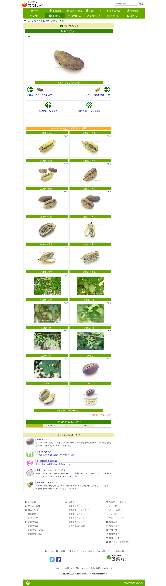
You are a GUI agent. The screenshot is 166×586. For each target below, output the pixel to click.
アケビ (29, 97)
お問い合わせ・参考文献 (112, 551)
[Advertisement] (68, 120)
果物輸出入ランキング (78, 509)
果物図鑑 (57, 10)
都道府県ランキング (77, 517)
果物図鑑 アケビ (44, 439)
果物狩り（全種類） (118, 502)
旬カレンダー (95, 10)
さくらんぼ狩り (116, 509)
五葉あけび (52, 425)
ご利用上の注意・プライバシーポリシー (77, 551)
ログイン (134, 15)
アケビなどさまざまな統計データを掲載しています (55, 454)
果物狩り (37, 15)
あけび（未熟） (47, 271)
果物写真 (57, 15)
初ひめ (68, 425)
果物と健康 (114, 537)
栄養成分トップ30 (36, 529)
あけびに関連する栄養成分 (47, 460)
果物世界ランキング (77, 521)
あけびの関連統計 (44, 451)
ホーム (37, 10)
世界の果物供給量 (76, 525)
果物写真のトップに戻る (89, 110)
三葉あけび (86, 425)
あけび (46, 20)
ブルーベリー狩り (117, 517)
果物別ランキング (76, 513)
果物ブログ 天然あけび (47, 482)
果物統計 (134, 10)
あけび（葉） (90, 299)
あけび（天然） (47, 132)
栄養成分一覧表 (35, 533)
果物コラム (76, 15)
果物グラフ (33, 517)
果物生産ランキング (77, 506)
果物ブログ (95, 15)
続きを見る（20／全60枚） (68, 410)
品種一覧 (114, 15)
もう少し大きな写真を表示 (69, 82)
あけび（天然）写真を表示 (39, 94)
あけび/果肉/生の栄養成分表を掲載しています (53, 464)
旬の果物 (32, 513)
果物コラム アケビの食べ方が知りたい (53, 470)
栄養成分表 (114, 10)
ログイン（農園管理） (119, 541)
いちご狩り (114, 506)
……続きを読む (65, 445)
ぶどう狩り (114, 513)
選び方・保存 (76, 10)
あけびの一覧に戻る (48, 110)
